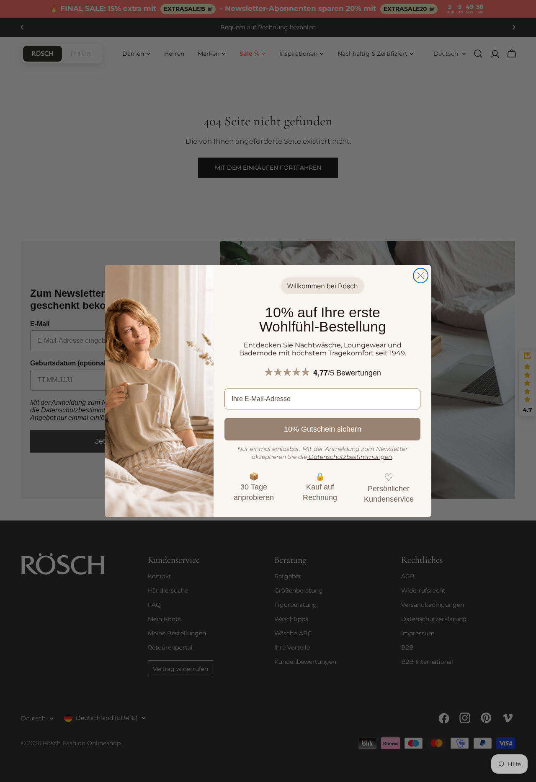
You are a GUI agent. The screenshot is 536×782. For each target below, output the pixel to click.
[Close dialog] (420, 275)
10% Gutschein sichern (322, 429)
